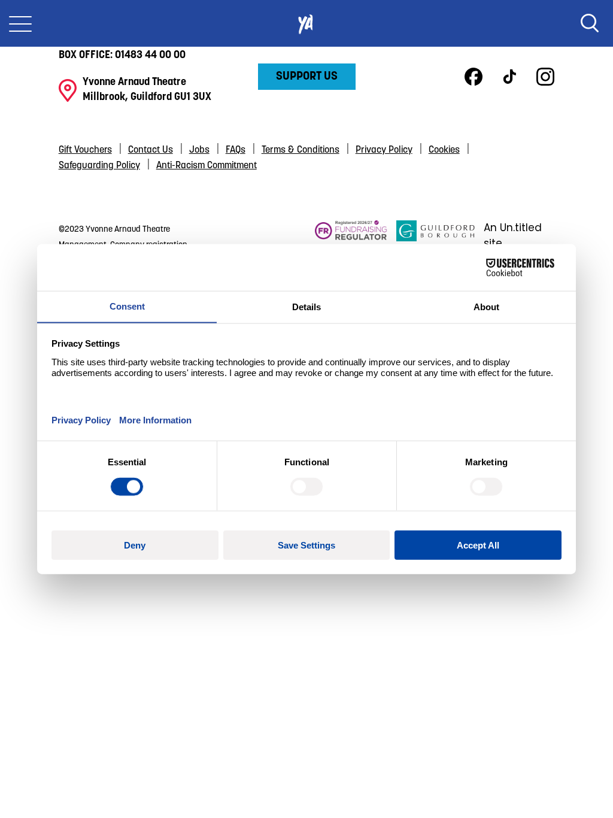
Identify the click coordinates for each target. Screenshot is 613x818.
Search (589, 23)
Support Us (307, 77)
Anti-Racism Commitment (206, 166)
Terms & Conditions (300, 150)
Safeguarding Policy (99, 166)
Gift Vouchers (85, 150)
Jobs (199, 150)
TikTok (509, 77)
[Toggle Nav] (20, 23)
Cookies (444, 150)
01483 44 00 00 (150, 55)
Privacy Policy (384, 150)
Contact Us (150, 150)
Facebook (473, 77)
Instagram (545, 77)
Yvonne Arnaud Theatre (306, 23)
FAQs (235, 150)
